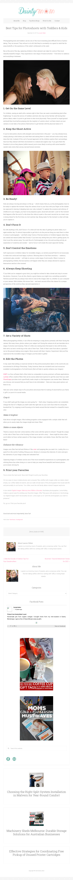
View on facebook (60, 626)
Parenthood (12, 519)
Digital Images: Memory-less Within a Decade (27, 490)
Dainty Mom (36, 11)
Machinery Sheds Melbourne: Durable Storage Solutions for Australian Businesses (37, 832)
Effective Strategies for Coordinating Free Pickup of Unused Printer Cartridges (36, 853)
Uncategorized (19, 519)
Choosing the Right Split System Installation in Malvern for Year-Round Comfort (36, 793)
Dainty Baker (17, 607)
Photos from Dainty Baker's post (16, 614)
